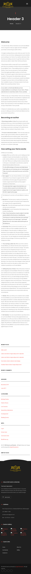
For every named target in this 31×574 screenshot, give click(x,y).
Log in (2, 428)
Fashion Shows (4, 402)
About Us (19, 547)
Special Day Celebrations (7, 410)
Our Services (5, 550)
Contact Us (4, 552)
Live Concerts (4, 406)
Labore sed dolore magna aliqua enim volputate (12, 353)
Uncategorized (4, 413)
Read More (7, 497)
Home (11, 23)
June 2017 (3, 388)
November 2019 (5, 384)
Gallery (18, 550)
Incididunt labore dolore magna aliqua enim (11, 364)
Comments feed (5, 435)
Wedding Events (5, 417)
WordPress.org (4, 439)
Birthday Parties (5, 399)
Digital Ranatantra (14, 447)
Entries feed (4, 432)
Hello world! (4, 350)
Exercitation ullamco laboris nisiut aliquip (10, 361)
